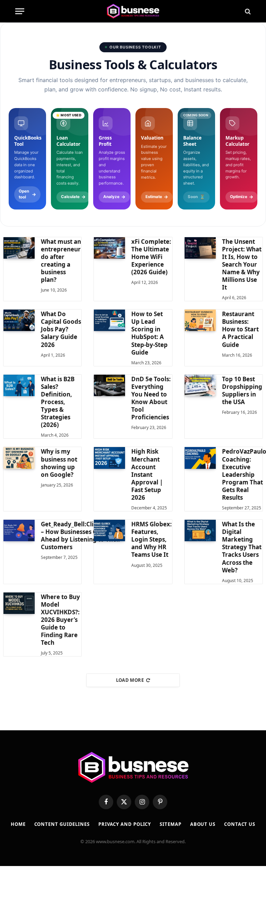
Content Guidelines (62, 824)
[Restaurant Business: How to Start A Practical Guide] (200, 320)
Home (18, 824)
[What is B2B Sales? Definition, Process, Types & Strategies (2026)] (19, 385)
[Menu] (19, 11)
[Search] (247, 11)
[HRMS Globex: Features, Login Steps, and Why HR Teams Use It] (109, 530)
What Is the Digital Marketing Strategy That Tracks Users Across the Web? (241, 547)
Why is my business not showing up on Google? (59, 463)
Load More (130, 680)
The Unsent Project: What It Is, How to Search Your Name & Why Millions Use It (241, 265)
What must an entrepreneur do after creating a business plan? (61, 261)
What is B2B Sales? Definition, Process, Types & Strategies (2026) (57, 402)
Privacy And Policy (124, 824)
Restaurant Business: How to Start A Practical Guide (240, 329)
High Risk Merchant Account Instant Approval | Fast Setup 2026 (147, 474)
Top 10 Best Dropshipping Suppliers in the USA (242, 390)
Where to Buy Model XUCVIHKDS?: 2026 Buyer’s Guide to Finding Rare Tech (60, 620)
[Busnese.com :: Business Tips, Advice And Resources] (133, 11)
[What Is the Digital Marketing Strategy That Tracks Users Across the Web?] (200, 530)
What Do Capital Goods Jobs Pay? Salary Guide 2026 (61, 329)
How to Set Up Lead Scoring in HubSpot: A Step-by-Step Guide (149, 333)
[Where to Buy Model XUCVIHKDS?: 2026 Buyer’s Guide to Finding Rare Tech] (19, 603)
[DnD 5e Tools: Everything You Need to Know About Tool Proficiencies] (109, 385)
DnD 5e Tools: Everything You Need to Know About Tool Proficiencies (151, 398)
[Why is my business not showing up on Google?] (19, 458)
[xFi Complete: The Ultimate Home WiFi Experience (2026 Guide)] (109, 248)
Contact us (239, 824)
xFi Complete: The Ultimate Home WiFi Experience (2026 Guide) (151, 257)
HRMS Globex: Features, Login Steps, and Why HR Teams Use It (151, 539)
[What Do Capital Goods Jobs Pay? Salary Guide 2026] (19, 320)
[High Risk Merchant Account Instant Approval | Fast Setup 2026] (109, 458)
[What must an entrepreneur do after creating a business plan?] (19, 248)
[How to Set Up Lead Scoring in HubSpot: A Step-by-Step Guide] (109, 320)
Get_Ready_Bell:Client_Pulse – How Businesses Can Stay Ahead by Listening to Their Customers (81, 535)
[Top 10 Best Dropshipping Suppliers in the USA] (200, 385)
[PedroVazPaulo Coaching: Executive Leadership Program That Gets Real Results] (200, 458)
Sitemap (170, 824)
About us (202, 824)
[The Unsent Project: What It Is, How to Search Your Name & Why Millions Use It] (200, 248)
